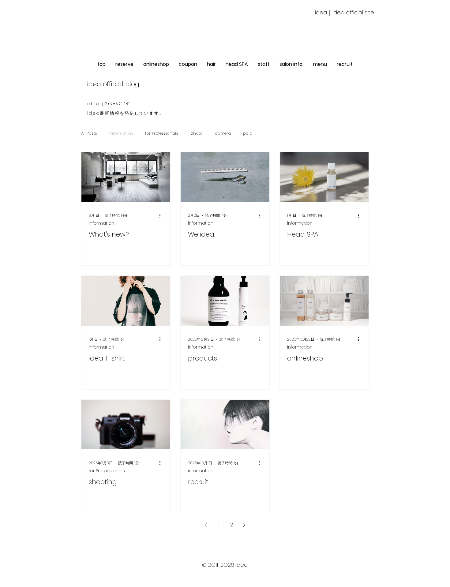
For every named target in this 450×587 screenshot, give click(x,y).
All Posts (89, 133)
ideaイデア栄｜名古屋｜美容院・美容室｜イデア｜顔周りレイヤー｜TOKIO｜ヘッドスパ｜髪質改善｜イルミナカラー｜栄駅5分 (225, 571)
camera (223, 133)
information (121, 133)
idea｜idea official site (344, 12)
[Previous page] (205, 524)
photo (196, 133)
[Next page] (244, 524)
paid (247, 133)
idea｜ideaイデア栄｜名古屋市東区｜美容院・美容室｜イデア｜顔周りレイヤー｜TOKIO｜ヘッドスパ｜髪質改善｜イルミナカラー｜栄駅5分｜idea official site (225, 577)
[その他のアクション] (162, 215)
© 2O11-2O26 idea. (225, 565)
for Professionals (161, 133)
